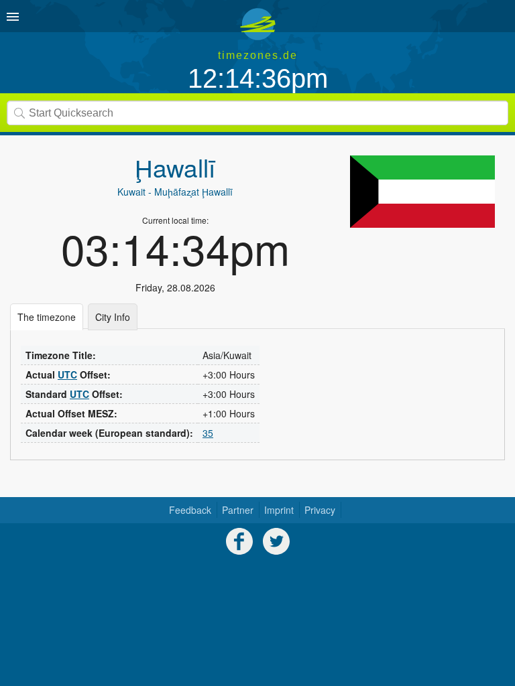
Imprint (279, 510)
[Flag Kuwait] (422, 191)
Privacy (319, 510)
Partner (237, 510)
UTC (67, 374)
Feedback (190, 510)
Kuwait (131, 191)
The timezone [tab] (46, 317)
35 (208, 432)
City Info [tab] (112, 317)
